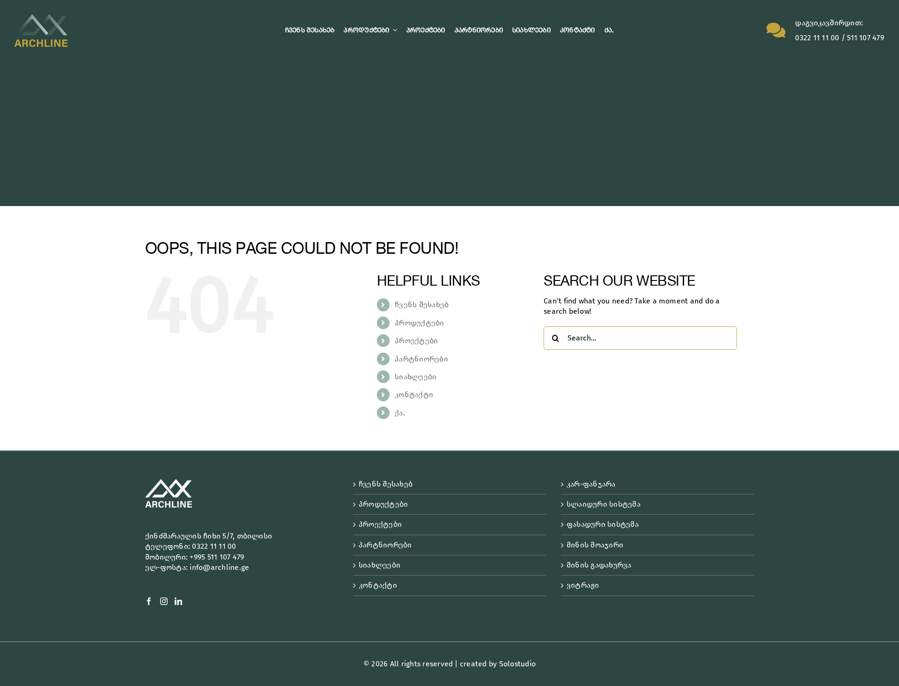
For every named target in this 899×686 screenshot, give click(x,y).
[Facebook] (149, 601)
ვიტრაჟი (583, 585)
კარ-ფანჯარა (591, 483)
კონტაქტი (414, 394)
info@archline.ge (219, 567)
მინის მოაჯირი (595, 544)
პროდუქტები (419, 322)
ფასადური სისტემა (603, 524)
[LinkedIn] (178, 601)
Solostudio (517, 663)
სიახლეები (415, 376)
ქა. (400, 412)
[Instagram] (164, 601)
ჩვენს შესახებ (422, 304)
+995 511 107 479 (217, 557)
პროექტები (416, 340)
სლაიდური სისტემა (604, 504)
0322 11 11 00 (214, 546)
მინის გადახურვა (599, 565)
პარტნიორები (421, 358)
